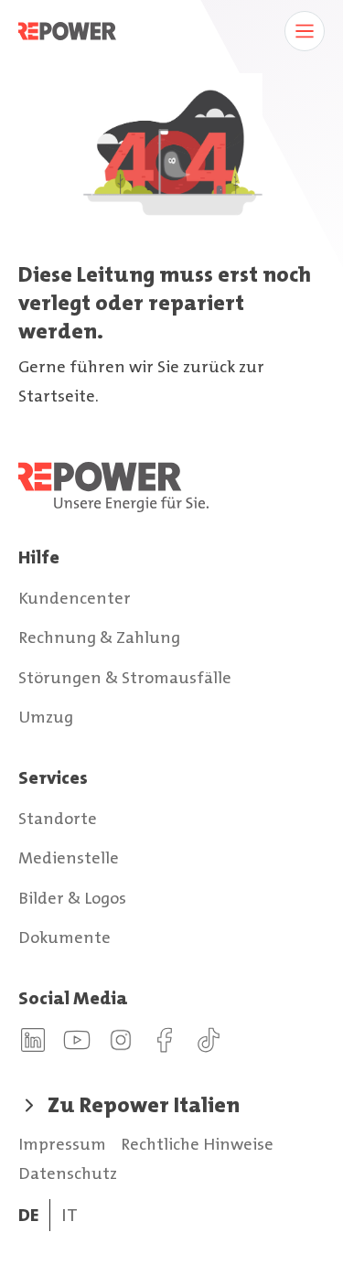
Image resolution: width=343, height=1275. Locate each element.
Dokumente (64, 937)
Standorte (57, 819)
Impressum (62, 1144)
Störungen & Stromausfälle (124, 678)
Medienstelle (68, 858)
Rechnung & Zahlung (99, 637)
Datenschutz (67, 1173)
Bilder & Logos (72, 898)
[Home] (171, 487)
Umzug (45, 717)
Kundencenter (74, 598)
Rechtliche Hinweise (197, 1144)
